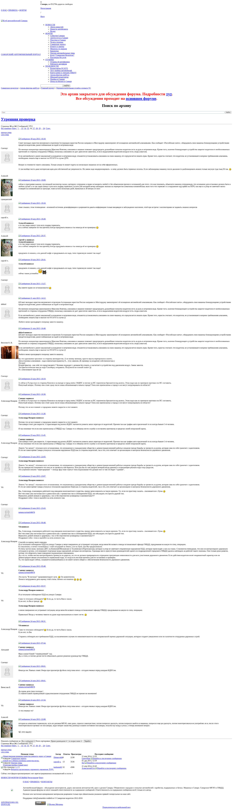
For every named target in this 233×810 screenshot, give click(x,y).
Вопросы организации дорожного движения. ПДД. (32, 769)
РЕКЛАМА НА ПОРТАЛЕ (9, 803)
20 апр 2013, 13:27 (38, 284)
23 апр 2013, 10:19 (38, 379)
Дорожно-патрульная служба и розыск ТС (73, 88)
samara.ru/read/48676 (26, 512)
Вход (43, 16)
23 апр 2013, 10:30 (38, 394)
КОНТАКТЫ (46, 782)
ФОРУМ (22, 10)
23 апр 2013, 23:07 (38, 476)
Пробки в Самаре (57, 79)
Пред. (14, 128)
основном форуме (141, 98)
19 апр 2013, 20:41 (38, 260)
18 (37, 128)
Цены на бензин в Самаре (61, 81)
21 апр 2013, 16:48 (38, 328)
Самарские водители (9, 88)
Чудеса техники (56, 42)
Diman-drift (58, 757)
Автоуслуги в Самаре (59, 38)
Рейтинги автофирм (58, 64)
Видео (52, 31)
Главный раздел (47, 88)
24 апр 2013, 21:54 (38, 700)
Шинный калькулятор (59, 77)
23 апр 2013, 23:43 (38, 508)
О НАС (4, 10)
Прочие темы (16, 763)
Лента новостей (56, 27)
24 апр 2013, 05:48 (38, 566)
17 (34, 128)
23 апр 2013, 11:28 (38, 414)
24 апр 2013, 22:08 (38, 719)
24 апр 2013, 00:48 (38, 523)
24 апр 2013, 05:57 (38, 586)
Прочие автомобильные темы (62, 53)
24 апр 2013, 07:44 (38, 643)
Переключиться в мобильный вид (116, 807)
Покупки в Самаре (58, 40)
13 (22, 128)
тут (169, 94)
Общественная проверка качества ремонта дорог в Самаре (27, 756)
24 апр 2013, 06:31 (38, 621)
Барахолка (54, 51)
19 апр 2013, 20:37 (38, 236)
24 (44, 128)
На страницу (6, 128)
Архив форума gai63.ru (59, 75)
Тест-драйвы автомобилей (61, 70)
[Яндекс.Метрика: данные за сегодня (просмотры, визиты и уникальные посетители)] (55, 804)
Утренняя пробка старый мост (15, 765)
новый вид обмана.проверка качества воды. (21, 761)
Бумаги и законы (57, 47)
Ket (83, 763)
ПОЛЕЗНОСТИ (52, 66)
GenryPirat (86, 758)
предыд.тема (6, 132)
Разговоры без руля (58, 57)
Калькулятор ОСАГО (59, 68)
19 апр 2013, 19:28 (38, 219)
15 (28, 128)
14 (25, 128)
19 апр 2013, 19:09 (38, 180)
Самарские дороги (58, 44)
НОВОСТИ (50, 25)
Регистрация (46, 8)
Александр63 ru (88, 768)
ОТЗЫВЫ (49, 60)
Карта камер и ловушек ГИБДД (63, 73)
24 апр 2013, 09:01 (38, 666)
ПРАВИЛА (13, 10)
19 (40, 128)
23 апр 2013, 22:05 (38, 457)
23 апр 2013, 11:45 (38, 435)
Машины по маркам (58, 49)
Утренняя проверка (18, 119)
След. (48, 128)
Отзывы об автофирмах (60, 62)
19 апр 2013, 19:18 (38, 203)
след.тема (5, 135)
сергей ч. (57, 762)
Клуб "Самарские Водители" (62, 55)
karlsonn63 (58, 767)
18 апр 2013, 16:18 (38, 139)
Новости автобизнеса (59, 29)
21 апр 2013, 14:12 (38, 298)
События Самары (57, 36)
